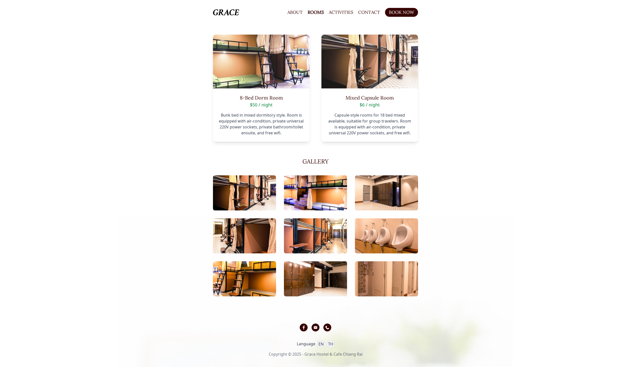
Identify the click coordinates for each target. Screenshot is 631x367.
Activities (341, 12)
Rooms (316, 12)
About (295, 12)
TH (330, 344)
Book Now (401, 12)
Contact (369, 12)
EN (321, 344)
